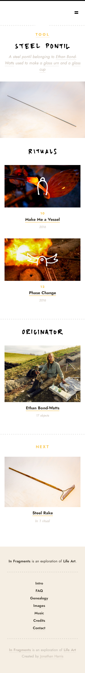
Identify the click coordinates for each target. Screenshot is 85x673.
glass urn (51, 63)
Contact (39, 628)
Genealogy (39, 598)
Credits (39, 620)
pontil (26, 57)
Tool (43, 34)
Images (39, 605)
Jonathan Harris (51, 656)
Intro (39, 583)
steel (16, 57)
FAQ (39, 590)
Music (39, 613)
